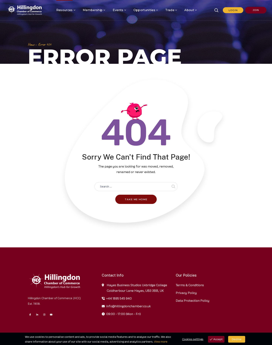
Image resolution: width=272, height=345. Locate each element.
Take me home (136, 199)
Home (31, 44)
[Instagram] (44, 314)
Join (256, 10)
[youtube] (51, 314)
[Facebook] (30, 314)
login (233, 10)
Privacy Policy (186, 293)
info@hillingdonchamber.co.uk (128, 306)
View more (160, 341)
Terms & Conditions (190, 285)
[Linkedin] (37, 314)
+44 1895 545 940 (119, 298)
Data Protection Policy (192, 301)
